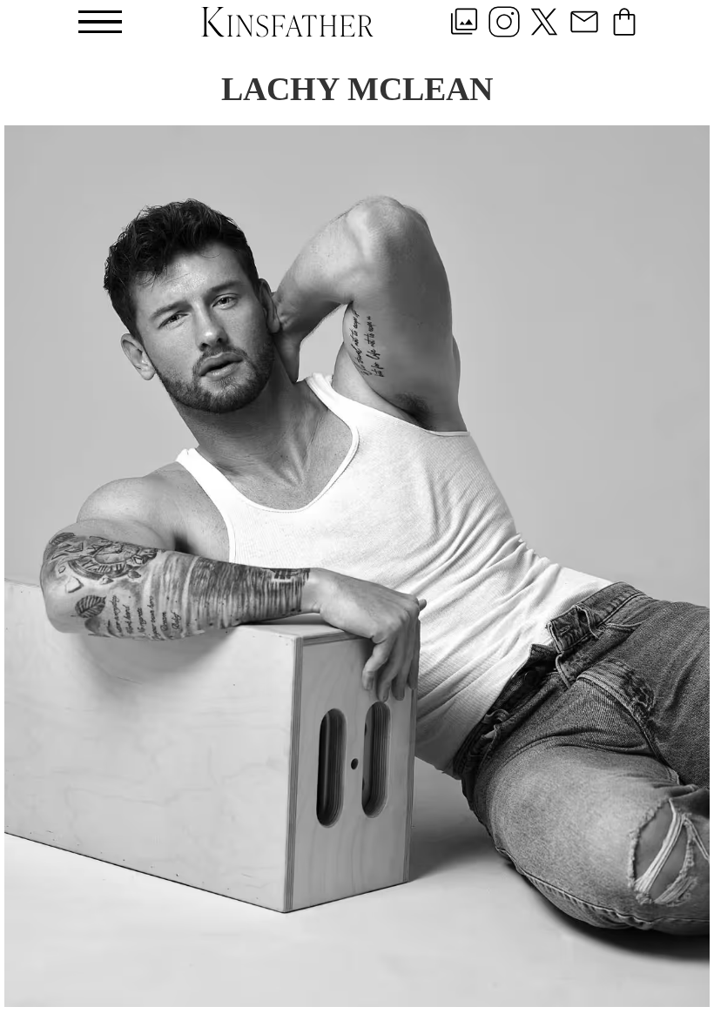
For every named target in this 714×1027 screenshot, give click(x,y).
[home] (287, 21)
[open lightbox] (357, 566)
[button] (100, 21)
